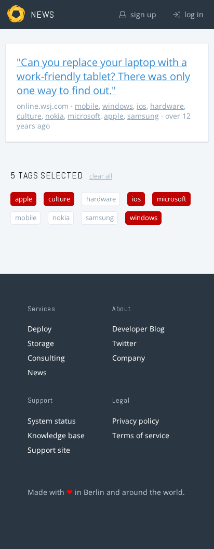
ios (141, 106)
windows (117, 106)
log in (193, 14)
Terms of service (140, 435)
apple (114, 116)
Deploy (39, 329)
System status (52, 421)
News (37, 372)
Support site (49, 450)
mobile (87, 106)
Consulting (46, 358)
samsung (143, 116)
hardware (167, 106)
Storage (41, 343)
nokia (54, 116)
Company (128, 358)
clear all (100, 176)
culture (29, 116)
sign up (142, 14)
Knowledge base (56, 435)
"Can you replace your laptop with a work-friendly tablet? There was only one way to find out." (103, 76)
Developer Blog (138, 329)
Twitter (124, 343)
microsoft (84, 116)
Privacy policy (135, 421)
